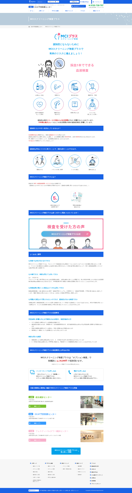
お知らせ (94, 469)
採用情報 (94, 480)
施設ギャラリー (81, 469)
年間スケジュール (82, 471)
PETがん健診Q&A (52, 477)
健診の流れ (35, 471)
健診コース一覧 (36, 466)
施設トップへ (37, 406)
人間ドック (41, 10)
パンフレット (98, 1)
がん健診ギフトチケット (97, 475)
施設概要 (80, 466)
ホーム (31, 10)
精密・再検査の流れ (67, 469)
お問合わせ (74, 1)
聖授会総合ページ (41, 1)
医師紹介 (80, 474)
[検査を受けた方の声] (66, 248)
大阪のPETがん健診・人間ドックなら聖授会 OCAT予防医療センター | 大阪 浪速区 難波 (46, 5)
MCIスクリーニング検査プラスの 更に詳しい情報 (66, 451)
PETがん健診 (55, 10)
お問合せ (94, 477)
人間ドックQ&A (36, 477)
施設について (96, 10)
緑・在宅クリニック (74, 490)
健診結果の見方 (95, 466)
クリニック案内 (66, 466)
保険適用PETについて (79, 6)
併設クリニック (69, 10)
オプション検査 (36, 469)
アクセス (83, 10)
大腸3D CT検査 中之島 (52, 490)
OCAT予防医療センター (43, 7)
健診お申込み (85, 1)
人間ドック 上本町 (63, 490)
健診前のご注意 (36, 474)
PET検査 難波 (43, 490)
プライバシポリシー (96, 483)
